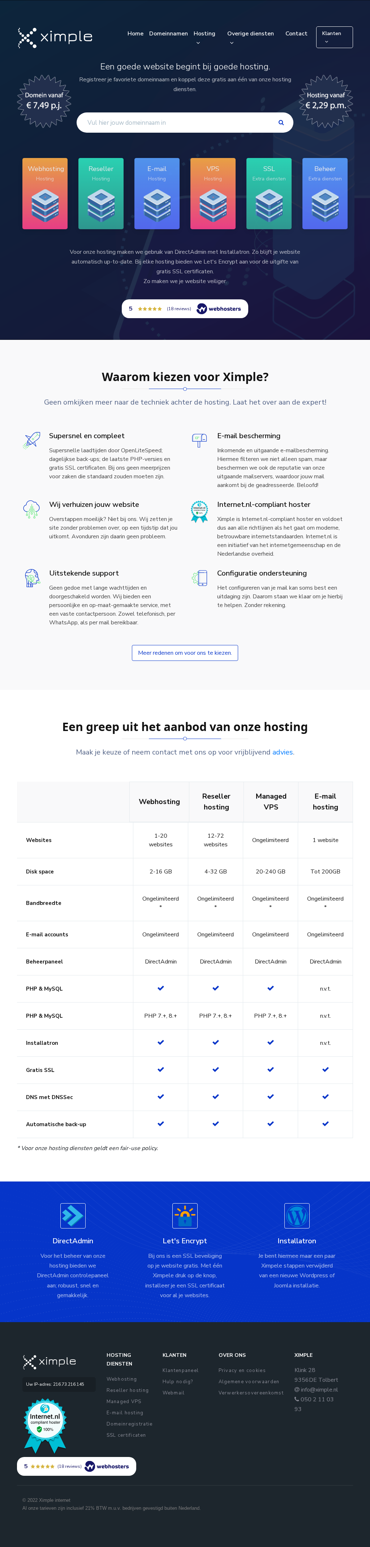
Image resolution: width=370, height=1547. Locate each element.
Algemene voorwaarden (249, 1382)
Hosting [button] (204, 34)
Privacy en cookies (242, 1370)
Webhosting (122, 1379)
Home (135, 34)
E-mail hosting (125, 1413)
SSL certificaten (126, 1435)
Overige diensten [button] (250, 34)
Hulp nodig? (178, 1382)
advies (282, 752)
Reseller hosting (128, 1390)
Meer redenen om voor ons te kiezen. (185, 653)
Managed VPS (124, 1401)
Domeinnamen (168, 34)
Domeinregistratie (130, 1424)
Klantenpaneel (181, 1370)
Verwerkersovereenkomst (251, 1393)
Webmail (174, 1393)
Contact (296, 34)
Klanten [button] (331, 33)
